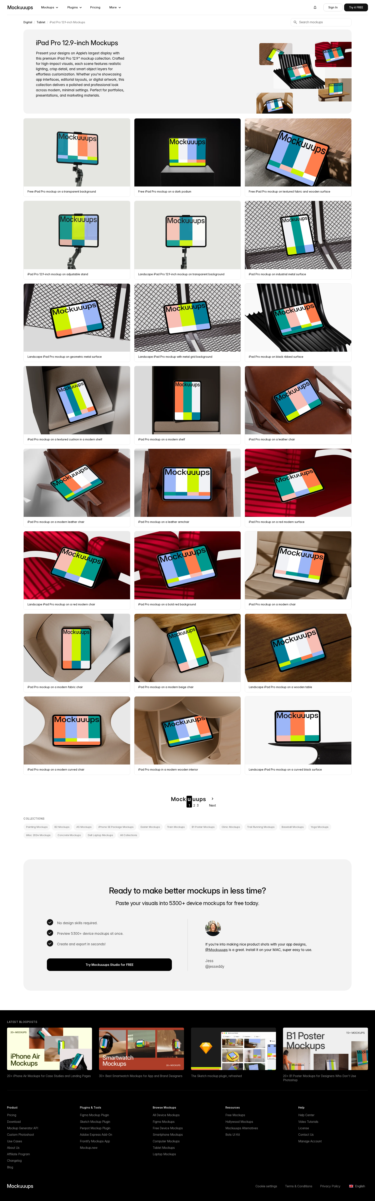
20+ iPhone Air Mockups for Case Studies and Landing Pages (49, 1076)
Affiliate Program (18, 1154)
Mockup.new (88, 1148)
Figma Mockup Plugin (94, 1115)
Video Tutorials (308, 1122)
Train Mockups (176, 826)
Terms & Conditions (298, 1186)
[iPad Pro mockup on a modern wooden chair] (274, 105)
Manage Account (310, 1141)
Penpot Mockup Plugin (95, 1128)
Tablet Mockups (164, 1148)
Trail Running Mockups (261, 826)
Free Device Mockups (168, 1128)
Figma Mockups (164, 1122)
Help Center (306, 1115)
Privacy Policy (330, 1186)
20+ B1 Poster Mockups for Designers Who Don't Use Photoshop (319, 1078)
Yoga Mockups (320, 826)
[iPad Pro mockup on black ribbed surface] (299, 71)
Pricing (95, 7)
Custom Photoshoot (20, 1134)
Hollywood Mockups (239, 1122)
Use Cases (14, 1141)
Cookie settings (266, 1186)
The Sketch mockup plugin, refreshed (216, 1076)
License (303, 1128)
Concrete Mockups (69, 835)
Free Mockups (235, 1115)
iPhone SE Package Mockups (116, 826)
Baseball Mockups (293, 826)
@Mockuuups (216, 950)
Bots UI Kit (232, 1134)
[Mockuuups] (20, 7)
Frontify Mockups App (95, 1141)
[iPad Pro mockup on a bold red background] (334, 54)
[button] (49, 7)
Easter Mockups (150, 826)
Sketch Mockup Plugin (95, 1122)
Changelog (14, 1160)
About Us (13, 1148)
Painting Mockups (36, 826)
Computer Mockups (166, 1141)
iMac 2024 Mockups (38, 835)
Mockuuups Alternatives (241, 1128)
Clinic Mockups (231, 826)
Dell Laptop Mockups (100, 835)
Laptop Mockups (164, 1154)
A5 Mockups (83, 826)
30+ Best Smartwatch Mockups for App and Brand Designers (140, 1076)
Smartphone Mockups (168, 1134)
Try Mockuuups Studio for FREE (109, 965)
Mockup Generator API (22, 1128)
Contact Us (306, 1134)
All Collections (128, 835)
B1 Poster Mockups (203, 826)
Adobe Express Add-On (96, 1134)
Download (14, 1122)
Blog (10, 1167)
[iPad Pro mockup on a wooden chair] (335, 89)
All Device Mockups (166, 1115)
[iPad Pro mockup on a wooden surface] (275, 54)
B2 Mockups (61, 826)
